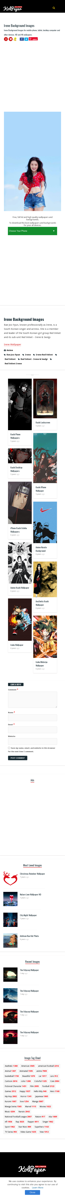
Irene (28, 354)
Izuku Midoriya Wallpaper (41, 663)
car (42, 1076)
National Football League (18, 1117)
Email (11, 724)
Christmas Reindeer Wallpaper (32, 873)
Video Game (28, 1132)
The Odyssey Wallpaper (29, 970)
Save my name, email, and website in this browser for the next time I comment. (31, 750)
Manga (37, 1101)
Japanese (41, 1096)
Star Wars (24, 1127)
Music (10, 1112)
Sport (10, 1127)
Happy (25, 1091)
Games (10, 1091)
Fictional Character (15, 1086)
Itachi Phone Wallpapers (15, 436)
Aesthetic (11, 1066)
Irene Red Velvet (44, 354)
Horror (26, 1096)
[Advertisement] (32, 77)
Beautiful (28, 1076)
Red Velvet (10, 359)
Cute (54, 1081)
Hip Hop (11, 1096)
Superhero (42, 1127)
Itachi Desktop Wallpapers (16, 469)
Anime (10, 350)
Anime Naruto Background (41, 549)
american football (48, 1066)
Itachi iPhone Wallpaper (41, 488)
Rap (20, 1122)
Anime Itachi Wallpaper (19, 587)
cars (54, 1076)
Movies (45, 1106)
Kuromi (10, 1101)
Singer (48, 1122)
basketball (12, 1076)
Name (11, 712)
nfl (8, 1122)
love (24, 1101)
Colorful (40, 1081)
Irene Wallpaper (12, 344)
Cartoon (11, 1081)
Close (32, 1192)
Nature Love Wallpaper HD (30, 894)
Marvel (30, 1106)
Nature (40, 1117)
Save (35, 39)
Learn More (37, 1187)
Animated (26, 1071)
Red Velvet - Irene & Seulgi (34, 359)
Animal (10, 1071)
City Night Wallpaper (28, 915)
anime (41, 1071)
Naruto (24, 1112)
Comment (13, 689)
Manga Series (13, 1106)
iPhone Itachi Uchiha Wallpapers (18, 529)
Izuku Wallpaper (16, 644)
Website (11, 736)
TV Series (11, 1132)
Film (34, 1086)
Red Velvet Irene (13, 363)
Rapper (33, 1122)
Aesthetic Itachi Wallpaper (42, 603)
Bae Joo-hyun (13, 354)
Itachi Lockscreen (43, 422)
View (44, 1132)
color (26, 1081)
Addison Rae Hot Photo (29, 936)
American (27, 1066)
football (48, 1086)
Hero (54, 1091)
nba (53, 1117)
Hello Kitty (40, 1091)
